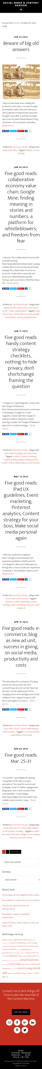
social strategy (25, 968)
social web (21, 837)
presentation (10, 317)
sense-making (34, 834)
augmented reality (20, 939)
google (36, 314)
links (37, 732)
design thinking (25, 459)
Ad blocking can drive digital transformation (20, 895)
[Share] (26, 131)
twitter (30, 837)
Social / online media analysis (14, 311)
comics (36, 150)
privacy (35, 459)
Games (24, 949)
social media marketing (28, 964)
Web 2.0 (5, 976)
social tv (13, 837)
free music (18, 950)
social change (5, 964)
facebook (5, 949)
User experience (30, 453)
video (37, 973)
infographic (22, 953)
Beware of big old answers (21, 46)
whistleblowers (30, 317)
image (17, 953)
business (29, 940)
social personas (14, 969)
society (10, 973)
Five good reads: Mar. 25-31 (21, 758)
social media (27, 735)
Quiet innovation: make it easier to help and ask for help (20, 924)
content (16, 456)
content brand (5, 943)
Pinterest (30, 605)
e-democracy (22, 308)
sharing (20, 317)
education (6, 834)
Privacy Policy (21, 1066)
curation (35, 831)
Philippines (12, 956)
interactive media (31, 953)
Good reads (7, 150)
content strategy (10, 459)
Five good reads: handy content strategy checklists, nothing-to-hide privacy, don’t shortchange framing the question (21, 362)
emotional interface (32, 946)
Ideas (15, 150)
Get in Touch (21, 1012)
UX (24, 608)
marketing (5, 956)
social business (33, 463)
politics (25, 956)
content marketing (28, 456)
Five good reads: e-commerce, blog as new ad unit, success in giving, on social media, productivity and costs (21, 646)
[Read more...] (8, 125)
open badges (21, 834)
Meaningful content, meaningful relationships (16, 915)
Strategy (18, 453)
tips (26, 973)
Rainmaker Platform (21, 1063)
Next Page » (15, 852)
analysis (29, 150)
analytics (8, 602)
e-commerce (29, 732)
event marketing (18, 605)
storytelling (16, 973)
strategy (21, 153)
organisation (15, 735)
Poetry (20, 955)
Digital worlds (9, 308)
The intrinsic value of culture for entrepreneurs (15, 907)
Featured (12, 949)
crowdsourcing (7, 946)
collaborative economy (22, 314)
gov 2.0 (13, 953)
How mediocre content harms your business (21, 900)
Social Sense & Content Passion (21, 4)
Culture (14, 946)
